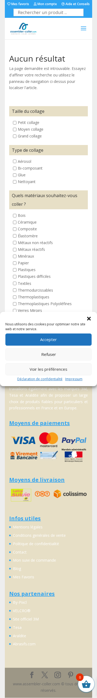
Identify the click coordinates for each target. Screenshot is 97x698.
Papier (23, 263)
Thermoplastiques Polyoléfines (45, 303)
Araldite (19, 635)
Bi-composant (30, 168)
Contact (20, 552)
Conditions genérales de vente (39, 535)
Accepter (48, 339)
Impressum (73, 379)
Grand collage (30, 136)
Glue (22, 174)
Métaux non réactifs (35, 242)
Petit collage (28, 122)
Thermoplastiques (33, 296)
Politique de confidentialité (36, 543)
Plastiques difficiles (34, 276)
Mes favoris (20, 4)
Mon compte (47, 4)
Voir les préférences (48, 369)
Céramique (27, 222)
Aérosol (24, 161)
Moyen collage (30, 129)
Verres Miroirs (30, 310)
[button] (89, 318)
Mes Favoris (23, 576)
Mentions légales (28, 527)
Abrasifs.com (24, 643)
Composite (27, 229)
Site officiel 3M (26, 619)
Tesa (17, 627)
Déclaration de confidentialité (40, 379)
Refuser (48, 354)
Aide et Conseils (77, 4)
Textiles (24, 283)
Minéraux (26, 256)
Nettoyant (27, 181)
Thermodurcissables (35, 290)
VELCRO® (21, 610)
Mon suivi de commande (34, 560)
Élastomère (28, 235)
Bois (22, 215)
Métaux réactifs (31, 249)
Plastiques (27, 269)
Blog (17, 568)
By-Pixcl (20, 602)
